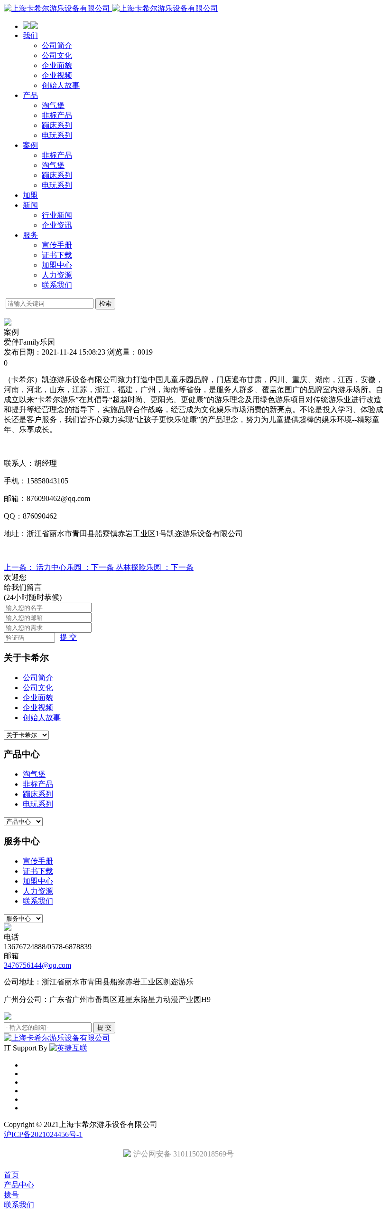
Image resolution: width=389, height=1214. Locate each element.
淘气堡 (53, 105)
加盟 (30, 195)
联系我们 (57, 285)
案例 (30, 145)
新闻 (30, 205)
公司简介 (57, 45)
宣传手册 (57, 245)
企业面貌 (57, 65)
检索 (105, 303)
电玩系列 (57, 135)
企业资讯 (57, 225)
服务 (30, 235)
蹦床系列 (57, 125)
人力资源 (57, 275)
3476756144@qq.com (37, 965)
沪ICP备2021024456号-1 (43, 1134)
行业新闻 (57, 215)
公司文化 (57, 55)
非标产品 (57, 115)
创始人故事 (61, 85)
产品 (30, 95)
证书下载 (57, 255)
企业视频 (57, 75)
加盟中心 (57, 265)
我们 (30, 35)
